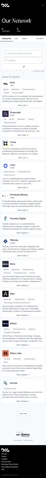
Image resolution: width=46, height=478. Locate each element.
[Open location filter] (39, 60)
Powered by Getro (38, 71)
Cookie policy (28, 440)
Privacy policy (17, 440)
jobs (16, 38)
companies (6, 38)
